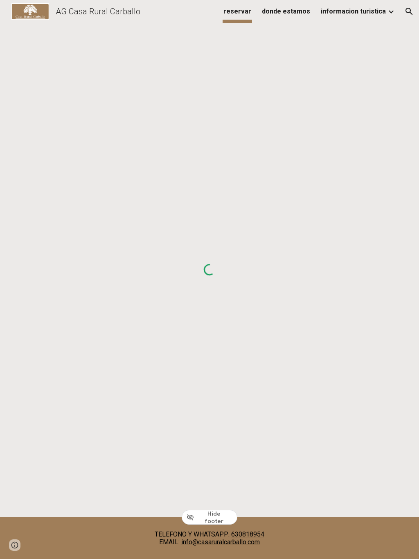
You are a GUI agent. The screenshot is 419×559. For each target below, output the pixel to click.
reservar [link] (237, 11)
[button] (409, 11)
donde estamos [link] (286, 11)
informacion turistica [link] (353, 11)
